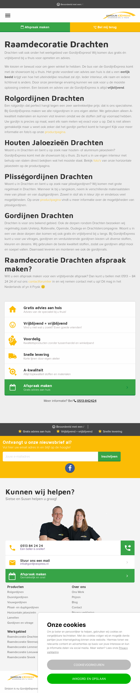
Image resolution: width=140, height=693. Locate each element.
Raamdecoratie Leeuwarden (25, 652)
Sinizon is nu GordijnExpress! (22, 689)
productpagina (50, 200)
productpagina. (55, 132)
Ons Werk (78, 592)
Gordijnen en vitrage (20, 623)
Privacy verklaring (83, 612)
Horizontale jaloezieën (21, 612)
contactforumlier (39, 281)
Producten (15, 587)
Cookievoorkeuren (89, 665)
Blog (75, 602)
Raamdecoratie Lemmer (22, 647)
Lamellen (13, 618)
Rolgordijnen (15, 592)
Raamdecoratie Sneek (21, 657)
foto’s (97, 160)
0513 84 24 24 (31, 546)
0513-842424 (86, 401)
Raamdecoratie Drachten (23, 637)
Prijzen (76, 597)
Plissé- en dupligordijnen (23, 607)
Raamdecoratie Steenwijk (23, 642)
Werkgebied (16, 631)
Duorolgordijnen (17, 597)
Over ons (79, 587)
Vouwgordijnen (17, 602)
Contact (77, 607)
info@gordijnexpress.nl (34, 563)
